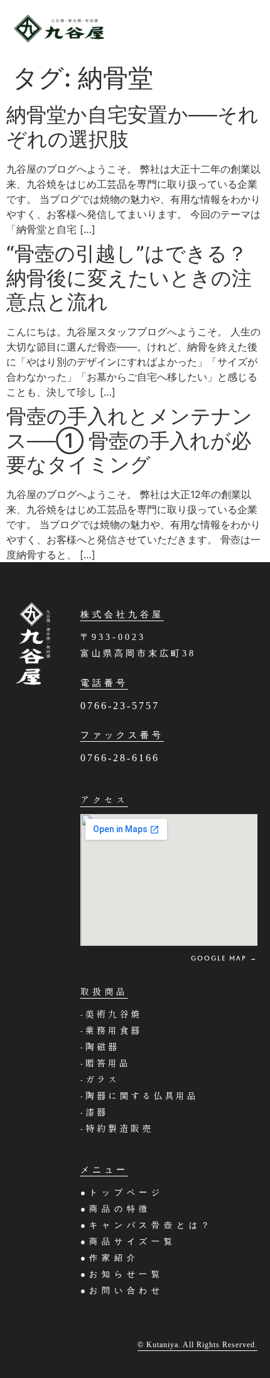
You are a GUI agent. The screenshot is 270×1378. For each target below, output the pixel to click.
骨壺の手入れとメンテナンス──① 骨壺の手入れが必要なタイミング (129, 440)
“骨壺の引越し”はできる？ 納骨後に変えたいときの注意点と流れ (136, 277)
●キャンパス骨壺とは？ (147, 1225)
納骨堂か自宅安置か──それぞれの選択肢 (132, 126)
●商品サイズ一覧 (128, 1241)
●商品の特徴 (116, 1208)
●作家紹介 (109, 1257)
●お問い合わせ (122, 1290)
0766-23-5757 (119, 705)
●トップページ (128, 1192)
